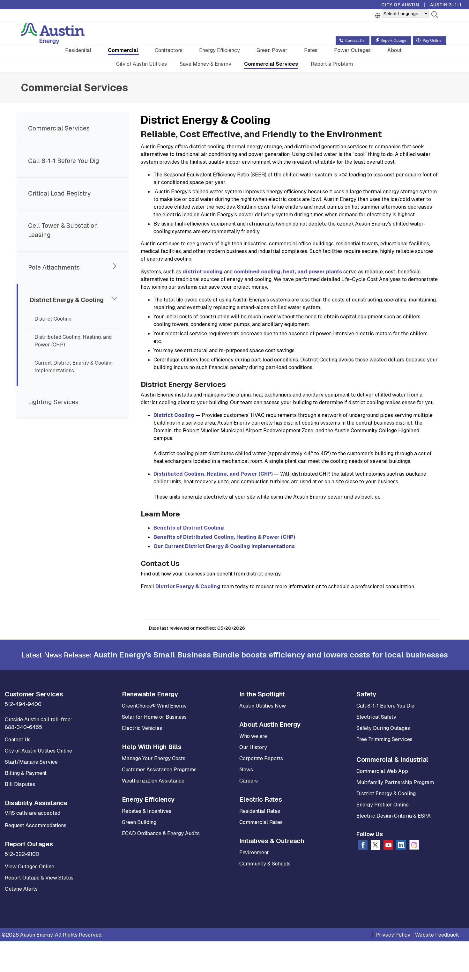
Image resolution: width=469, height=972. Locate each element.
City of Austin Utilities (141, 64)
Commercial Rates (261, 822)
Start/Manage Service (31, 762)
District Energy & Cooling (67, 300)
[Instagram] (414, 846)
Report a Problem (332, 64)
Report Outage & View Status (39, 877)
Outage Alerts (21, 889)
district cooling (202, 271)
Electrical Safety (376, 717)
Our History (253, 747)
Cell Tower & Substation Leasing (63, 230)
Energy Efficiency (219, 50)
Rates (310, 50)
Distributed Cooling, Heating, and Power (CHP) (73, 341)
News (246, 769)
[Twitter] (375, 846)
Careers (248, 780)
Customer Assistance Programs (159, 769)
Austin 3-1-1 (446, 5)
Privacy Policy (393, 934)
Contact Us (18, 739)
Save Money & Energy (205, 64)
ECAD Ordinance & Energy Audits (161, 833)
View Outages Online (29, 866)
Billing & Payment (26, 773)
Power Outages (352, 50)
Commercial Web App (382, 771)
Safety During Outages (383, 728)
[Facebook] (363, 846)
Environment (254, 852)
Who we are (253, 736)
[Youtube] (388, 846)
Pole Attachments (54, 267)
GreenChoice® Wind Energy (154, 705)
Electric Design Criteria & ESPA (393, 815)
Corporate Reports (261, 758)
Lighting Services (53, 402)
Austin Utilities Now (262, 705)
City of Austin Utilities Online (38, 750)
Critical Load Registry (59, 193)
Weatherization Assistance (153, 780)
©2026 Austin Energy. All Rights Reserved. (52, 934)
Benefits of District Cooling (188, 527)
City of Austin (400, 5)
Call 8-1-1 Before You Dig (63, 161)
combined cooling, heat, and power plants (288, 271)
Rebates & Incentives (146, 811)
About (394, 50)
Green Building (139, 822)
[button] (434, 15)
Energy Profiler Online (382, 804)
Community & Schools (265, 863)
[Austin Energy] (53, 34)
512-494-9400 (23, 704)
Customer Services (34, 694)
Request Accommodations (35, 825)
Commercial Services (271, 64)
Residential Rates (259, 811)
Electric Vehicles (142, 728)
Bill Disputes (20, 784)
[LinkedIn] (401, 846)
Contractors (168, 50)
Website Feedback (437, 934)
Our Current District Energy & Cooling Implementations (224, 546)
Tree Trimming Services (384, 739)
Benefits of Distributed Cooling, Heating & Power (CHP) (224, 537)
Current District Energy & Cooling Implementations (73, 367)
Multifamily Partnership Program (395, 782)
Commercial (123, 50)
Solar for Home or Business (154, 717)
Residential (78, 50)
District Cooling (52, 318)
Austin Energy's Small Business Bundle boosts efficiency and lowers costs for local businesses (270, 655)
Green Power (272, 50)
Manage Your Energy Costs (153, 758)
